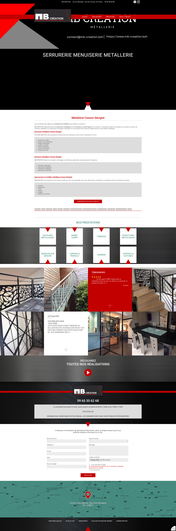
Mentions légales (55, 521)
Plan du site (70, 521)
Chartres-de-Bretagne (89, 209)
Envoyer (88, 475)
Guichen (66, 209)
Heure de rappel (51, 464)
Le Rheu (49, 209)
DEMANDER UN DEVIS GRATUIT (88, 201)
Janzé (60, 209)
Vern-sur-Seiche (121, 209)
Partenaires (83, 521)
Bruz (43, 209)
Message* (92, 445)
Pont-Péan (111, 209)
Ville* (48, 457)
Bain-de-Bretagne (76, 209)
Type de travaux (93, 438)
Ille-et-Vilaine (102, 209)
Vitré (54, 209)
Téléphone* (50, 445)
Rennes (37, 209)
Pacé (129, 209)
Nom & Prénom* (52, 438)
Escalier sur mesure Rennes (102, 521)
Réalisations (96, 17)
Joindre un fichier (94, 457)
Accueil (85, 17)
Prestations (110, 17)
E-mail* (49, 451)
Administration (121, 521)
